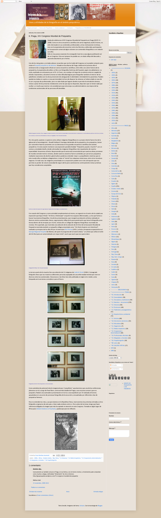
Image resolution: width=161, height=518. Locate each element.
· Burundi (113, 156)
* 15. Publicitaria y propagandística (121, 310)
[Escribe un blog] (59, 455)
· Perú (112, 249)
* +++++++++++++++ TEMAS (120, 292)
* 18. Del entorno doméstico (119, 321)
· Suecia (113, 274)
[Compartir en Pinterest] (64, 455)
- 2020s (113, 120)
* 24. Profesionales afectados (120, 335)
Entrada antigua (98, 491)
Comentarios (115, 369)
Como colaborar (60, 28)
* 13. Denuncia (63, 458)
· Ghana (113, 204)
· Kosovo (113, 229)
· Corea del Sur (115, 171)
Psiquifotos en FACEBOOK (83, 28)
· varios (113, 285)
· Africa (40, 458)
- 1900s (113, 90)
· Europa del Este (116, 194)
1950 (112, 348)
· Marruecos (114, 234)
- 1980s (113, 110)
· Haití (112, 209)
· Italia (112, 221)
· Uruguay (113, 282)
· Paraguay (114, 247)
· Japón (113, 224)
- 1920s (113, 95)
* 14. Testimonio (116, 307)
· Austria (113, 138)
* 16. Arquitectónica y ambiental (120, 314)
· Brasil (113, 153)
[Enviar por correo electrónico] (57, 455)
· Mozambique (115, 239)
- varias (113, 123)
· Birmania (114, 148)
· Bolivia (113, 151)
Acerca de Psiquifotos (46, 28)
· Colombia (114, 166)
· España (113, 186)
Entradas (114, 365)
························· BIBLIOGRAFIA (119, 290)
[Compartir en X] (60, 455)
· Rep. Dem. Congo (116, 257)
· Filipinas (113, 196)
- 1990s (113, 113)
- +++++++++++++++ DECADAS (120, 68)
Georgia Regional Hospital (37, 232)
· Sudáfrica (114, 269)
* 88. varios (114, 343)
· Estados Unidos (47, 458)
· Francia (113, 201)
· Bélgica (113, 143)
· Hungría (113, 211)
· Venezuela (114, 287)
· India (112, 214)
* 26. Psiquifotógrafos (51, 460)
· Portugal (114, 252)
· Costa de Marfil (116, 173)
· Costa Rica (114, 176)
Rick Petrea (69, 229)
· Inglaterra (114, 219)
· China (113, 163)
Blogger (100, 505)
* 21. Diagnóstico (116, 326)
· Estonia (113, 191)
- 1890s (113, 88)
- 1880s (113, 85)
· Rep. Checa (55, 458)
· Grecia (113, 206)
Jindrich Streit (79, 272)
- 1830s (113, 72)
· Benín (113, 146)
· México (113, 237)
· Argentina (114, 133)
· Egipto (113, 183)
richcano (82, 505)
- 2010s (113, 118)
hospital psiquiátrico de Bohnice (45, 65)
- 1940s (113, 100)
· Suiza (112, 277)
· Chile (112, 161)
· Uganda (113, 279)
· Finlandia (114, 199)
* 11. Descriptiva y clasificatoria (120, 300)
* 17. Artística (115, 318)
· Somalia (113, 264)
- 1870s (113, 83)
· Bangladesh (114, 141)
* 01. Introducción (116, 295)
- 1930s (113, 98)
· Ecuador (113, 181)
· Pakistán (113, 244)
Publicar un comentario (38, 487)
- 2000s (35, 458)
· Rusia (113, 262)
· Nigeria (113, 242)
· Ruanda (113, 259)
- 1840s (113, 75)
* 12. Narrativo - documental (119, 302)
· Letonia (113, 231)
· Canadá (113, 158)
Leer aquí (113, 60)
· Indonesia (114, 216)
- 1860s (113, 80)
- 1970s (113, 108)
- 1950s (113, 103)
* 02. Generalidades (116, 297)
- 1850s (113, 77)
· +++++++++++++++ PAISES (119, 125)
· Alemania (114, 130)
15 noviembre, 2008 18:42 (41, 483)
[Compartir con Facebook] (62, 455)
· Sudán (113, 272)
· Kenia (113, 226)
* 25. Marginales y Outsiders (119, 338)
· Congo (113, 168)
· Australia (114, 136)
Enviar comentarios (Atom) (45, 495)
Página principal (32, 28)
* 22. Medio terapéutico (74, 458)
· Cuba (112, 178)
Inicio (67, 491)
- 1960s (113, 105)
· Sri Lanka (114, 267)
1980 (112, 350)
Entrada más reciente (35, 491)
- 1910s (113, 93)
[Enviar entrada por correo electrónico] (53, 455)
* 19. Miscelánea (116, 323)
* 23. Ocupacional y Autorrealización (91, 458)
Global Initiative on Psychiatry (46, 409)
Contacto (70, 28)
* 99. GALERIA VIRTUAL (118, 345)
